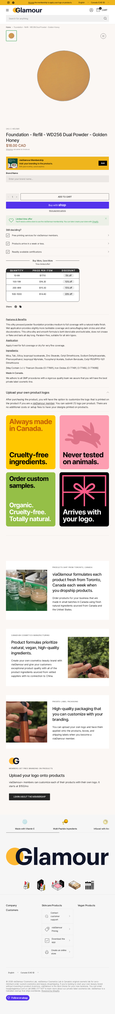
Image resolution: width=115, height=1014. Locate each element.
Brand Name (12, 173)
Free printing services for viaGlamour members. (35, 235)
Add (103, 163)
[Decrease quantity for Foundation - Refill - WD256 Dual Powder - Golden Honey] (8, 196)
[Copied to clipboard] (20, 307)
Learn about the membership (29, 796)
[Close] (105, 218)
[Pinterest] (13, 2)
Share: (9, 307)
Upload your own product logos (27, 392)
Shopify (95, 221)
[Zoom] (103, 36)
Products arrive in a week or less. (28, 243)
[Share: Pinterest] (16, 307)
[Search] (105, 18)
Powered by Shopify (50, 991)
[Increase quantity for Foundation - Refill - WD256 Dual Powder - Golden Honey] (16, 196)
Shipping (9, 149)
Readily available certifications (27, 252)
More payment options (57, 211)
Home (8, 27)
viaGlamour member (43, 403)
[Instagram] (8, 2)
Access (31, 2)
